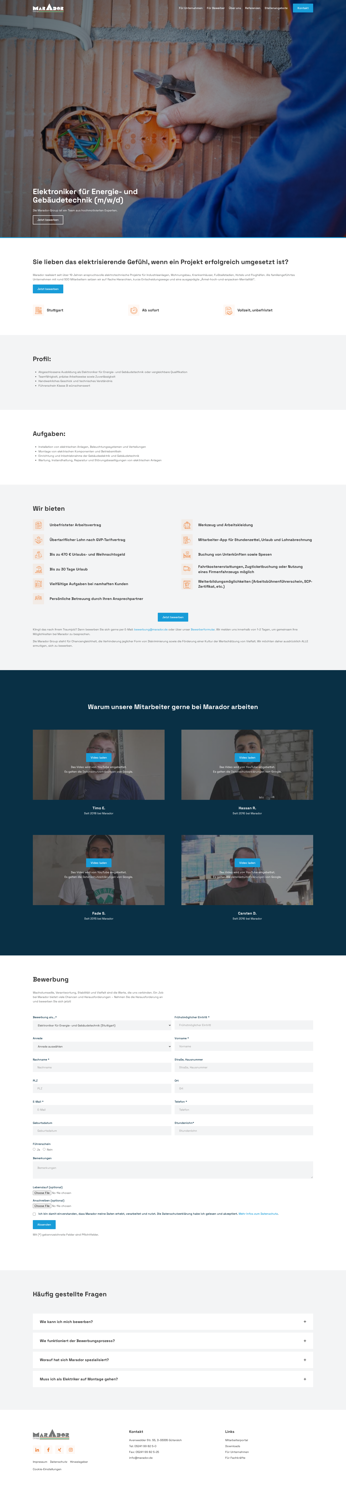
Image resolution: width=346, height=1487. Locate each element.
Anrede (37, 1038)
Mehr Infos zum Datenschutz (258, 1214)
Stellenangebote (276, 8)
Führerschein (42, 1144)
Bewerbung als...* (45, 1017)
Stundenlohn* (184, 1123)
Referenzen (253, 8)
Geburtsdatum (42, 1123)
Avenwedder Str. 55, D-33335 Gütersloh (155, 1440)
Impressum (40, 1462)
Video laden (99, 757)
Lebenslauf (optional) (47, 1187)
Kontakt (303, 8)
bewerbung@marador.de (151, 629)
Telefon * (181, 1101)
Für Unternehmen (191, 8)
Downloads (232, 1446)
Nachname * (41, 1059)
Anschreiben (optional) (48, 1200)
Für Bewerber (216, 8)
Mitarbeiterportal (236, 1440)
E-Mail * (38, 1101)
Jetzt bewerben (48, 220)
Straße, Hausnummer (189, 1059)
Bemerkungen (42, 1158)
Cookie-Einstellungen (47, 1469)
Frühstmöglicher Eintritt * (192, 1017)
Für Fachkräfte (235, 1458)
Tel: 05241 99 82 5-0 (142, 1446)
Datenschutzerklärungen (99, 771)
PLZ (35, 1080)
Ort (177, 1080)
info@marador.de (141, 1458)
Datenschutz (58, 1462)
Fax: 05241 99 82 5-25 (144, 1452)
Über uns (235, 8)
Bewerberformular (203, 629)
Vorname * (182, 1038)
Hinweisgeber (79, 1462)
